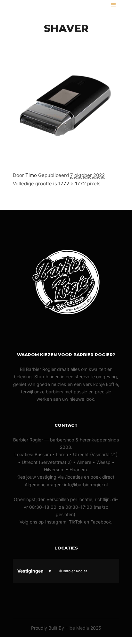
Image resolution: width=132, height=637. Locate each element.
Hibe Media (77, 628)
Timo (31, 175)
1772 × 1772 (72, 183)
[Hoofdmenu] (113, 5)
